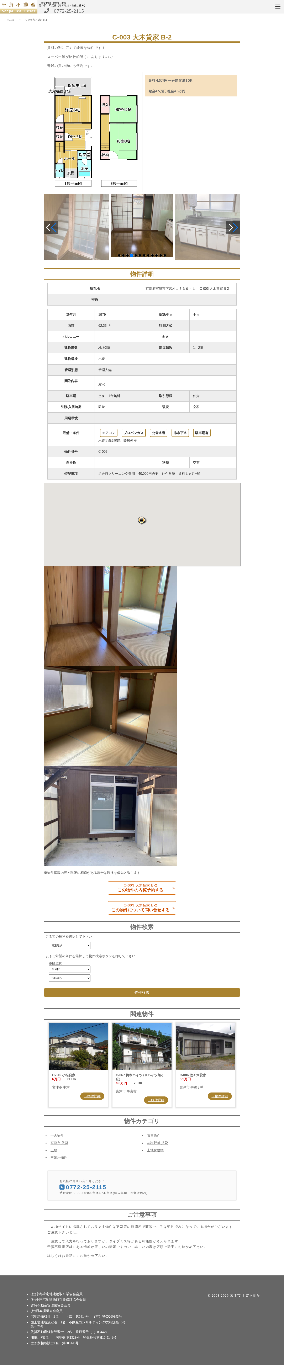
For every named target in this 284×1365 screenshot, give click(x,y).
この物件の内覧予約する (140, 888)
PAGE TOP (274, 1319)
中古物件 (57, 1135)
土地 (54, 1150)
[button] (142, 520)
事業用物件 (59, 1157)
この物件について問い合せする (140, 908)
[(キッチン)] (142, 225)
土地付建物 (155, 1150)
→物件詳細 (92, 1096)
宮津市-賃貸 (59, 1143)
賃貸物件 (153, 1135)
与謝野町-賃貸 (157, 1143)
